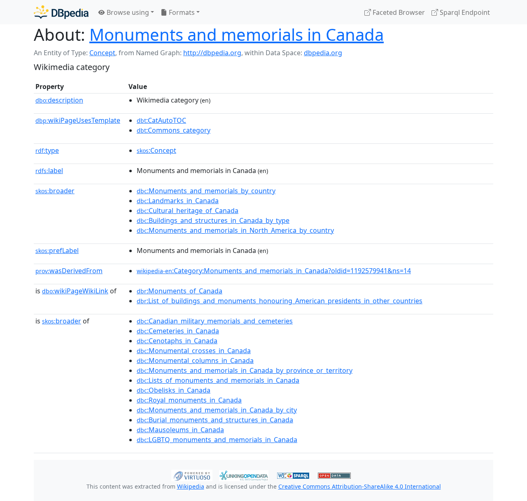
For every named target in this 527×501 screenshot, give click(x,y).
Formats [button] (181, 12)
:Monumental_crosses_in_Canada (194, 350)
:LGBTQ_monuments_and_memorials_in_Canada (217, 439)
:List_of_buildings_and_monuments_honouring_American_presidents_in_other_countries (279, 300)
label (49, 170)
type (47, 150)
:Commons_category (173, 130)
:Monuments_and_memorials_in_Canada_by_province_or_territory (244, 370)
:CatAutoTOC (161, 120)
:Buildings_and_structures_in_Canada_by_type (213, 220)
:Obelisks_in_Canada (173, 390)
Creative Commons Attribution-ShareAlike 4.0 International (359, 486)
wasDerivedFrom (69, 270)
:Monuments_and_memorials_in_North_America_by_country (235, 230)
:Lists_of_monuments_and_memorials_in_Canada (218, 380)
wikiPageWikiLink (75, 290)
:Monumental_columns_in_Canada (195, 360)
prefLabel (57, 250)
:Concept (156, 150)
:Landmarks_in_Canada (178, 200)
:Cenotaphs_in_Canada (177, 340)
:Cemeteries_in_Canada (178, 330)
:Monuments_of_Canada (179, 290)
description (59, 100)
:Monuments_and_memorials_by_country (206, 190)
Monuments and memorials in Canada (236, 34)
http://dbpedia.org (212, 52)
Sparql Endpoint (464, 12)
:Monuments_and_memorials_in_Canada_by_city (217, 409)
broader (55, 190)
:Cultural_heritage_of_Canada (187, 210)
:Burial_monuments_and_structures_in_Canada (215, 419)
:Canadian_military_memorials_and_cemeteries (215, 320)
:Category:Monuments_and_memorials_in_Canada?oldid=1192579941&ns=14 (274, 270)
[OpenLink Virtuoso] (191, 474)
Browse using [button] (127, 12)
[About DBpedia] (61, 12)
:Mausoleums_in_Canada (180, 429)
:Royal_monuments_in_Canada (189, 400)
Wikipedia (190, 486)
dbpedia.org (323, 52)
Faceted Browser (398, 12)
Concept (102, 52)
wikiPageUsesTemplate (77, 120)
